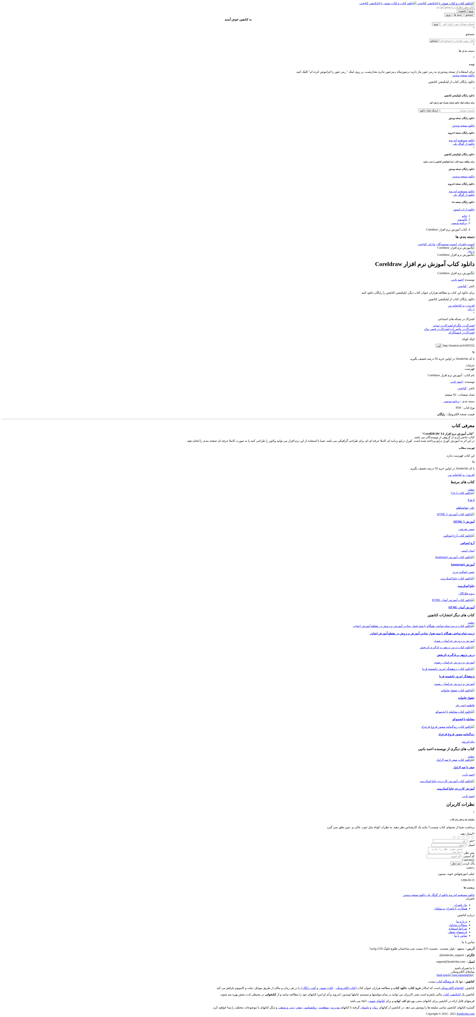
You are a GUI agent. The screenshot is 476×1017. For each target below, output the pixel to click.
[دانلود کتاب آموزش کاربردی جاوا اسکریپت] (447, 781)
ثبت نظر (456, 863)
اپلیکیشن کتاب (452, 994)
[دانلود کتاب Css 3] (463, 492)
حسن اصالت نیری (463, 572)
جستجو (434, 40)
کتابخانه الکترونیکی (452, 988)
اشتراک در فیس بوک (436, 329)
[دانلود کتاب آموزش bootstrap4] (455, 557)
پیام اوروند (468, 741)
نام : (471, 841)
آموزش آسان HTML (461, 607)
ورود (435, 24)
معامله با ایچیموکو (464, 719)
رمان (375, 1007)
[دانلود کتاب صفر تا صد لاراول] (455, 759)
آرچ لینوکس (467, 543)
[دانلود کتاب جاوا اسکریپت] (457, 578)
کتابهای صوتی (376, 1001)
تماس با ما (460, 935)
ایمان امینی (468, 550)
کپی (439, 345)
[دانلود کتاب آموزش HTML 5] (456, 514)
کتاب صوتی (326, 988)
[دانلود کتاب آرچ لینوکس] (459, 535)
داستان (364, 1007)
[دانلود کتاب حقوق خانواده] (458, 690)
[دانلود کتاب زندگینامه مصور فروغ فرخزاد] (448, 726)
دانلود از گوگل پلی (464, 143)
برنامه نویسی (459, 223)
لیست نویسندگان (446, 244)
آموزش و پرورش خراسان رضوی (454, 640)
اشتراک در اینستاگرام (461, 332)
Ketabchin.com (466, 1013)
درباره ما (461, 921)
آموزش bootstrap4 (463, 564)
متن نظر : (469, 852)
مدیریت (335, 1007)
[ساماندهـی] (462, 975)
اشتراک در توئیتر (443, 325)
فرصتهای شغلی (457, 932)
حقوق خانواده (466, 697)
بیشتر (471, 489)
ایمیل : (471, 844)
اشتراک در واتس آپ (462, 329)
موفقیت (324, 1007)
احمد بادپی (457, 279)
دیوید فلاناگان (466, 593)
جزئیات (470, 365)
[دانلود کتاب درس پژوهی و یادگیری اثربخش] (447, 647)
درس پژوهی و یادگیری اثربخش (456, 655)
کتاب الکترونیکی (345, 988)
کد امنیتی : (468, 856)
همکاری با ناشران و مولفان (450, 908)
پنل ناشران (460, 905)
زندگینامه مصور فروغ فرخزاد (456, 734)
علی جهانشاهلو (465, 507)
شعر (299, 1007)
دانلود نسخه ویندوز (463, 75)
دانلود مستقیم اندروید (462, 140)
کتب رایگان (309, 988)
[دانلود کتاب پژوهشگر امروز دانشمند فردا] (448, 668)
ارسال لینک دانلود (429, 110)
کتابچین (462, 286)
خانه (464, 216)
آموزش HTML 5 (464, 521)
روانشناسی (310, 1007)
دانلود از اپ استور (464, 209)
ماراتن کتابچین (426, 244)
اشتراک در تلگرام (464, 325)
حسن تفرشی (466, 529)
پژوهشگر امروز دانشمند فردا (457, 676)
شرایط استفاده (458, 928)
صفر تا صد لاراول (464, 767)
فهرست (470, 368)
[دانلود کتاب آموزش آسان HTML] (453, 600)
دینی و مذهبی (286, 1007)
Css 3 (471, 500)
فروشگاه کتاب (445, 981)
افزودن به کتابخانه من (461, 305)
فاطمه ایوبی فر (465, 705)
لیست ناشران (466, 244)
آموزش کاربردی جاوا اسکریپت (456, 788)
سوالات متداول (458, 925)
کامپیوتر (462, 219)
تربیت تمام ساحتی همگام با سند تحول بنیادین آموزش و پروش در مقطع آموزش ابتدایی (422, 633)
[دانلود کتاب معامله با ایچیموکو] (455, 711)
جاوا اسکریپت (466, 585)
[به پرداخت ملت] (444, 975)
